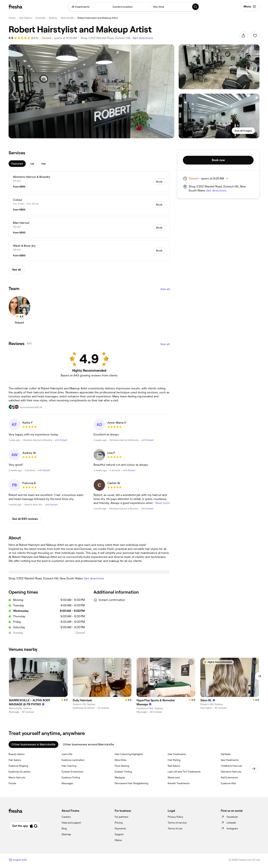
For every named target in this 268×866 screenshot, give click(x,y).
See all (165, 289)
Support (119, 834)
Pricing (119, 822)
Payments (120, 828)
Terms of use (175, 828)
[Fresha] (15, 6)
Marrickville (67, 17)
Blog (64, 828)
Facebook (232, 816)
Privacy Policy (175, 816)
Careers (66, 816)
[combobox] (88, 7)
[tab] (17, 163)
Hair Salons (25, 17)
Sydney (53, 17)
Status (118, 840)
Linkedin (231, 822)
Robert (63, 440)
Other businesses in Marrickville (33, 744)
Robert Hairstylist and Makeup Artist (97, 17)
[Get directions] (89, 572)
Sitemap (66, 834)
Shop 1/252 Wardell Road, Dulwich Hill (105, 38)
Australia (40, 17)
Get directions (143, 38)
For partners (121, 816)
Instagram (232, 828)
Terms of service (177, 822)
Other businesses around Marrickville (88, 744)
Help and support (71, 822)
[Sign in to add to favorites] (255, 35)
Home (12, 17)
